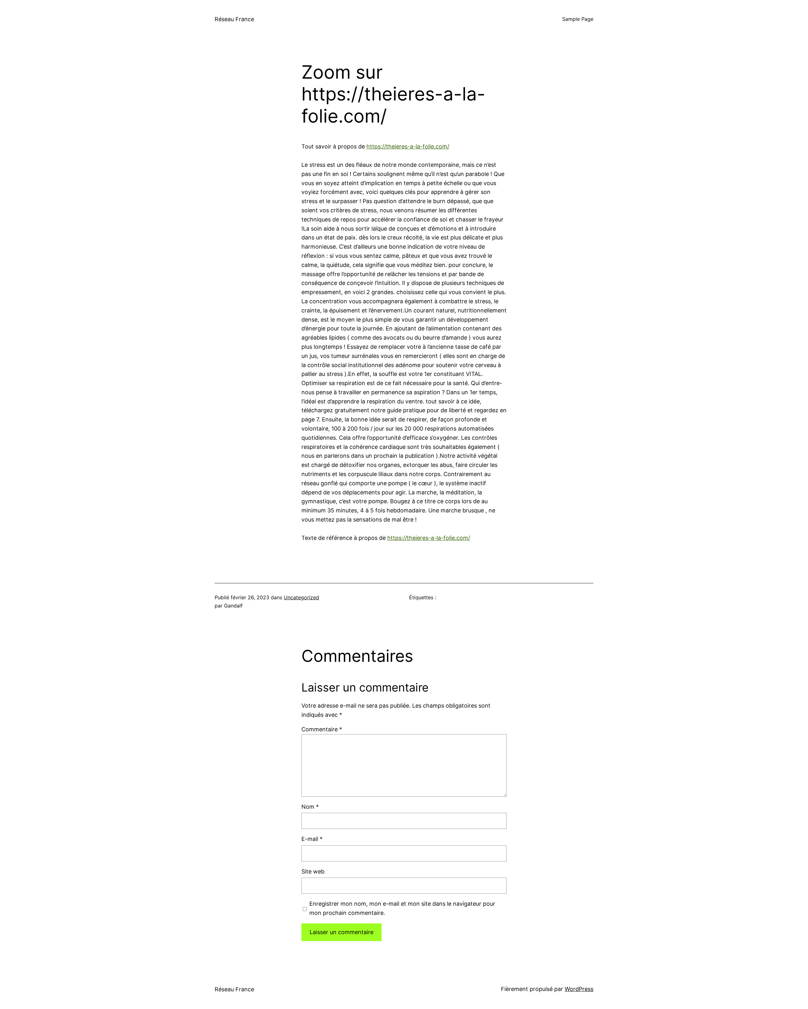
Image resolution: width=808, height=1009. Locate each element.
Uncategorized (301, 597)
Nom (310, 806)
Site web (312, 871)
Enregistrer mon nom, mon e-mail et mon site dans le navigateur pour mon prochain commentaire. (402, 908)
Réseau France (234, 19)
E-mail (312, 839)
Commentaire (321, 729)
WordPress (579, 989)
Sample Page (577, 19)
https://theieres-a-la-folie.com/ (407, 146)
